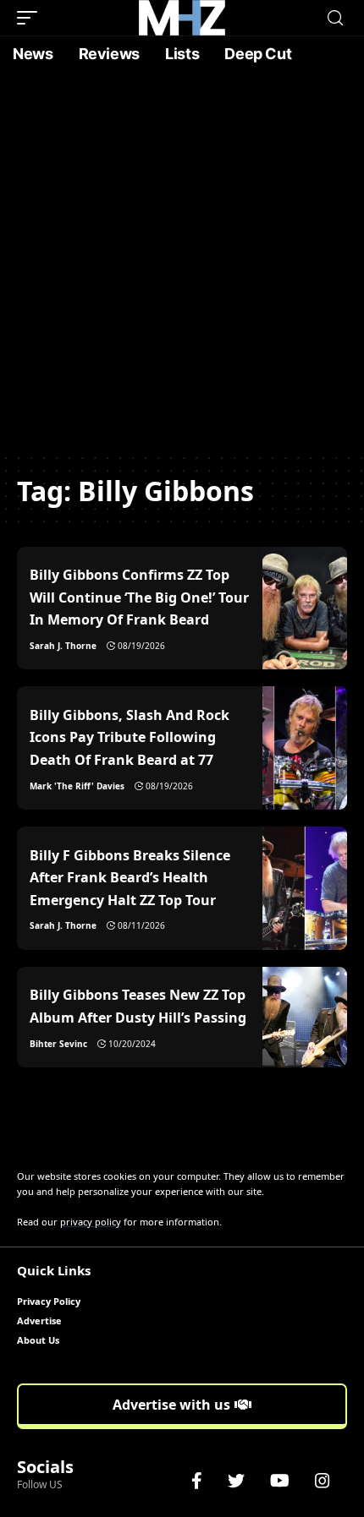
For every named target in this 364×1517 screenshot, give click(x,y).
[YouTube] (279, 1480)
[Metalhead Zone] (182, 17)
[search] (335, 18)
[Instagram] (322, 1480)
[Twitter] (236, 1480)
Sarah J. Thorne (63, 646)
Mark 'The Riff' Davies (77, 786)
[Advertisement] (182, 262)
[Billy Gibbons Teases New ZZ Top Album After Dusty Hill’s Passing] (304, 1017)
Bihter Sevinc (58, 1044)
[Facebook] (197, 1480)
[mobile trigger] (31, 18)
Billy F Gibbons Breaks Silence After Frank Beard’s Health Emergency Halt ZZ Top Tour (130, 877)
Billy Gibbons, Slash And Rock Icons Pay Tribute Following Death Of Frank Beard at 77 (129, 737)
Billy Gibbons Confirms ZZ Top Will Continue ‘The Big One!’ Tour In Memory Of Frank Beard (139, 597)
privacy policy (90, 1221)
